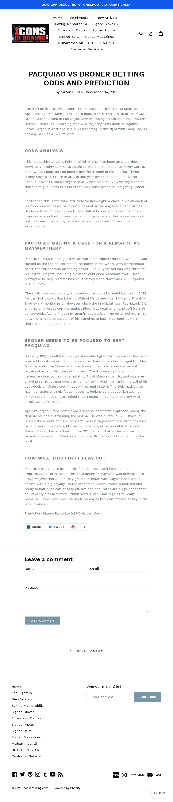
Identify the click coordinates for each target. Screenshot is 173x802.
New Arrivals (109, 17)
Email (94, 569)
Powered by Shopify (66, 788)
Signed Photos (103, 30)
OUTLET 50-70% (101, 43)
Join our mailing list (103, 686)
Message (32, 588)
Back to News (89, 650)
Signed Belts (69, 37)
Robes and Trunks (72, 30)
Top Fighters (80, 17)
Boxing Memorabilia (71, 24)
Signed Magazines (99, 37)
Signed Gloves (106, 24)
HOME (58, 18)
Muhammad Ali (70, 43)
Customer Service (87, 49)
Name (29, 569)
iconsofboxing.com (35, 788)
